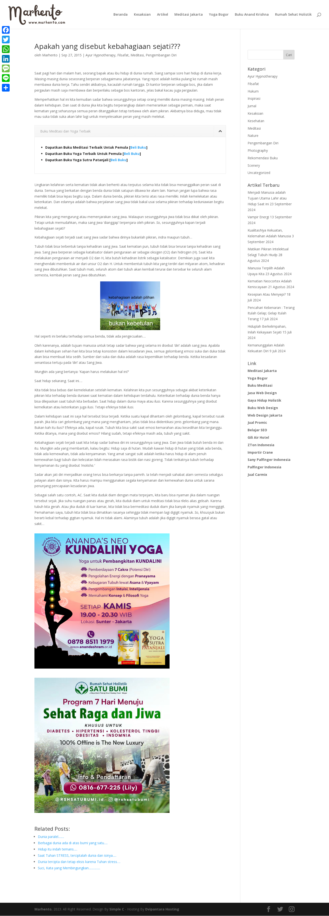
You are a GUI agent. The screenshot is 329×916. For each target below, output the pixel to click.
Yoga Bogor (219, 15)
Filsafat (123, 55)
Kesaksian (142, 15)
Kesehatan (256, 121)
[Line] (6, 78)
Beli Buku (138, 147)
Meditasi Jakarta (188, 15)
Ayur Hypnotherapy (100, 55)
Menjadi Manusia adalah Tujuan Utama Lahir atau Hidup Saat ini (267, 198)
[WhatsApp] (6, 49)
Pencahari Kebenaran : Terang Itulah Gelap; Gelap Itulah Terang (271, 313)
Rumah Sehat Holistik (293, 15)
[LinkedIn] (6, 59)
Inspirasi (254, 98)
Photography (258, 150)
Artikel (162, 15)
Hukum (253, 91)
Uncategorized (259, 172)
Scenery (254, 165)
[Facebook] (6, 30)
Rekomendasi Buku (263, 158)
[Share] (6, 88)
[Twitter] (6, 39)
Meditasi (137, 55)
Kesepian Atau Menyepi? (267, 294)
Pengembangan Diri (161, 55)
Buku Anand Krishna (252, 15)
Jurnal (252, 106)
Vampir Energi (258, 217)
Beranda (120, 15)
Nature (253, 135)
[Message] (6, 68)
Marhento (50, 55)
